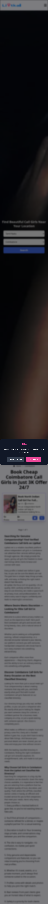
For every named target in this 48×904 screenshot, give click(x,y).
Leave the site (15, 459)
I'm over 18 (33, 459)
